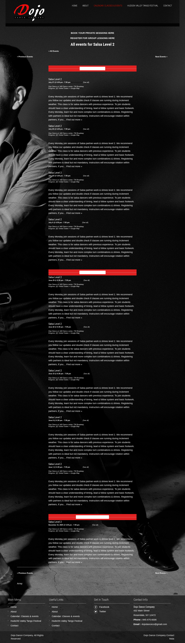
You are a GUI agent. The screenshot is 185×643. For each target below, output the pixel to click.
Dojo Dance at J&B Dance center (60, 86)
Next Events (161, 57)
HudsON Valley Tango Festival (142, 5)
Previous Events (25, 57)
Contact (167, 5)
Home (74, 5)
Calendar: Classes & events (108, 5)
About (85, 5)
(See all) (86, 82)
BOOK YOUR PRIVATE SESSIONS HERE (92, 33)
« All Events (53, 51)
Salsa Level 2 (55, 79)
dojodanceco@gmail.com (154, 624)
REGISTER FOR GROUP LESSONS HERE (92, 38)
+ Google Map (74, 88)
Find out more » (74, 119)
